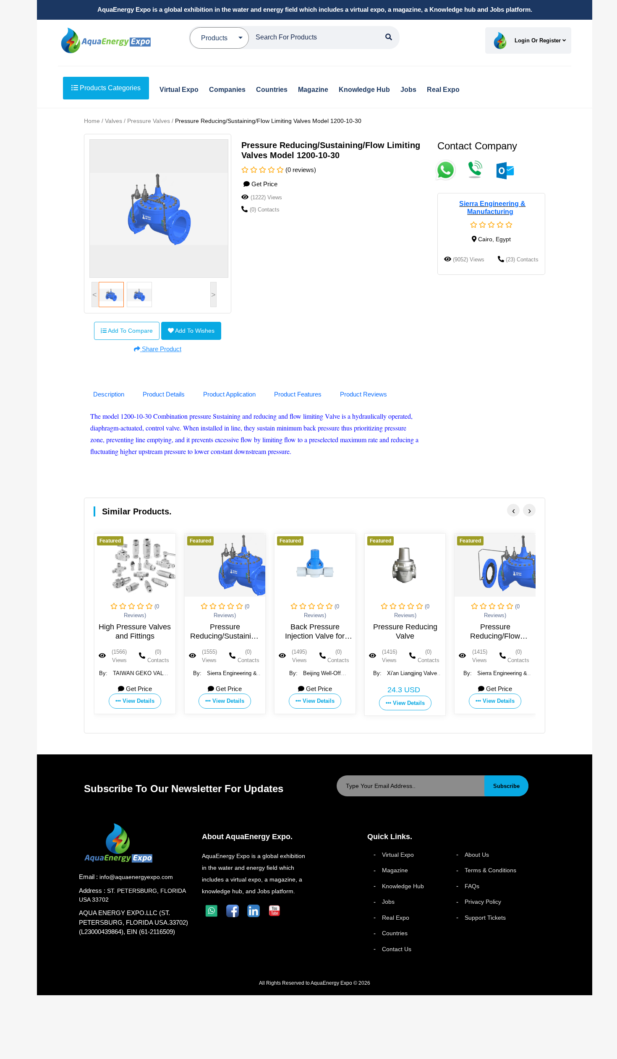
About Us (477, 854)
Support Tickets (485, 917)
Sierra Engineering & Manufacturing (492, 207)
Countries (395, 933)
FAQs (472, 886)
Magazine (395, 870)
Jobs (388, 901)
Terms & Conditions (490, 870)
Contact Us (396, 949)
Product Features (298, 394)
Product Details (164, 394)
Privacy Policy (483, 901)
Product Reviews (363, 394)
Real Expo (395, 917)
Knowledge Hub (403, 886)
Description (108, 394)
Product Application (229, 394)
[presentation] (513, 510)
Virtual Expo (398, 854)
